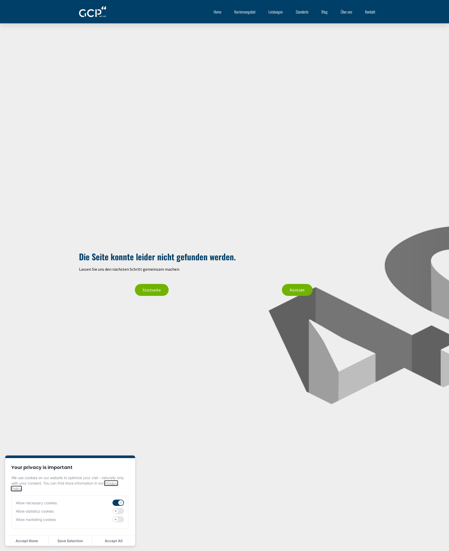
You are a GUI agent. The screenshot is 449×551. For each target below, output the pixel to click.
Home (217, 12)
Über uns (346, 12)
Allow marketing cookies (36, 519)
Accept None (27, 541)
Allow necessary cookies (36, 503)
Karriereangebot (244, 12)
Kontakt (370, 12)
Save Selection (70, 541)
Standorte (302, 12)
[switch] (118, 503)
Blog (324, 12)
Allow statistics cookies (35, 511)
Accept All (114, 541)
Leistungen (275, 12)
